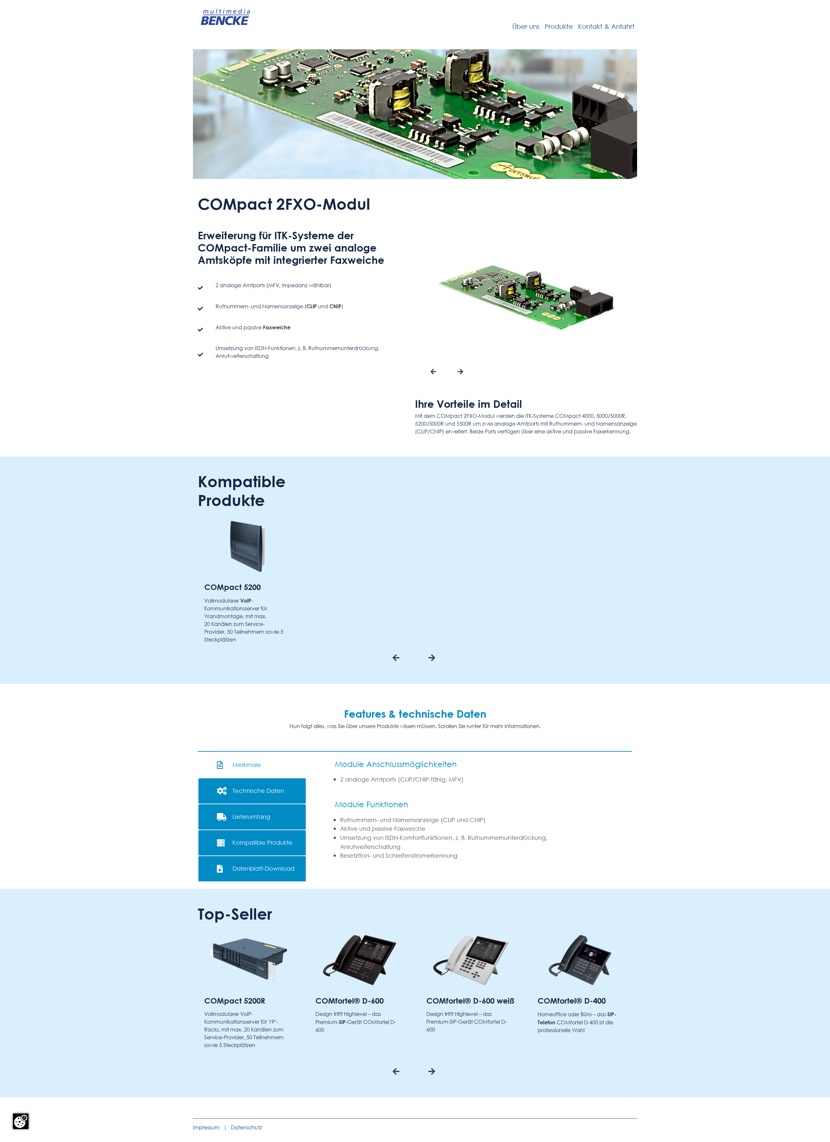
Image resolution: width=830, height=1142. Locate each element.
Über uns (526, 26)
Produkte (559, 26)
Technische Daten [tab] (258, 790)
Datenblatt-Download (263, 868)
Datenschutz (246, 1127)
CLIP (311, 306)
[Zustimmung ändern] (21, 1121)
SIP (342, 1022)
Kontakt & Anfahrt (606, 26)
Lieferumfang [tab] (251, 816)
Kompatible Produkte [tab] (262, 842)
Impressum (206, 1127)
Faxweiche (276, 327)
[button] (433, 372)
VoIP (245, 601)
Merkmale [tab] (246, 764)
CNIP (335, 306)
